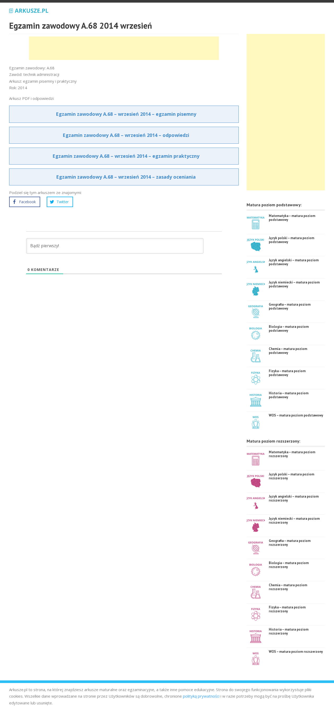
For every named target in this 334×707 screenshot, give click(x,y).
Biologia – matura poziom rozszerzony (289, 565)
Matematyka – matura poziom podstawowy (292, 218)
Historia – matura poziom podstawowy (288, 395)
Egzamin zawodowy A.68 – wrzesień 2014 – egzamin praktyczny (125, 156)
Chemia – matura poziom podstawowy (288, 351)
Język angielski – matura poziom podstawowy (294, 262)
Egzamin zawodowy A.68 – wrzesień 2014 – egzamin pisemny (126, 114)
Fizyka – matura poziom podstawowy (287, 373)
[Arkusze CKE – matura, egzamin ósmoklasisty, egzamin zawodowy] (28, 9)
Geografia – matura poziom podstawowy (290, 306)
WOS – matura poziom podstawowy (296, 415)
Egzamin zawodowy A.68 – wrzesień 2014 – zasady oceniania (126, 177)
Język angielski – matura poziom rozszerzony (294, 498)
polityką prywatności (201, 696)
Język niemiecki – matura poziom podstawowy (294, 284)
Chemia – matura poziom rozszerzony (288, 587)
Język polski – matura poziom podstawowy (291, 240)
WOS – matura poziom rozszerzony (296, 651)
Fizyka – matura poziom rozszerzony (287, 609)
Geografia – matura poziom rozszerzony (290, 543)
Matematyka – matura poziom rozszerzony (292, 454)
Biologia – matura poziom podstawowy (289, 328)
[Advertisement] (124, 48)
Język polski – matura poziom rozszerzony (291, 476)
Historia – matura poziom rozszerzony (288, 631)
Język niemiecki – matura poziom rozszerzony (294, 520)
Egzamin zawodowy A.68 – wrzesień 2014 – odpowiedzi (126, 135)
